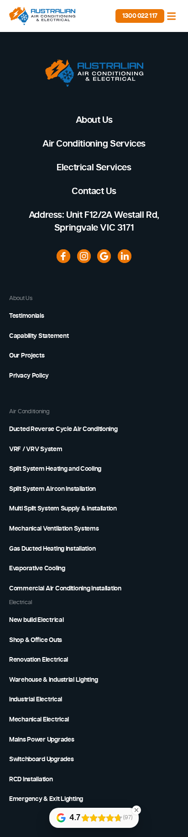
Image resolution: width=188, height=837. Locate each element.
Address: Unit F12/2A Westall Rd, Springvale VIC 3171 (94, 221)
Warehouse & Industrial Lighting (53, 680)
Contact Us (94, 191)
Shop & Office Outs (35, 640)
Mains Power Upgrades (41, 740)
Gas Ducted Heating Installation (52, 549)
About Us (94, 120)
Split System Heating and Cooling (55, 469)
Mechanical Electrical (39, 719)
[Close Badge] (136, 810)
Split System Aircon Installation (52, 489)
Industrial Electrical (35, 699)
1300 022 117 (139, 16)
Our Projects (27, 356)
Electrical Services (94, 167)
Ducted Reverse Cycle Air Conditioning (63, 429)
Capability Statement (38, 336)
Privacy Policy (29, 376)
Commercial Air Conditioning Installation (65, 588)
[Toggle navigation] (171, 16)
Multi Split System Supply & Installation (63, 508)
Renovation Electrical (38, 660)
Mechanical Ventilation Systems (54, 529)
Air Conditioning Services (94, 143)
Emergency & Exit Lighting (46, 799)
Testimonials (26, 316)
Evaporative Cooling (37, 568)
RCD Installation (31, 779)
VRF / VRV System (36, 449)
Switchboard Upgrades (41, 759)
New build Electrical (36, 620)
